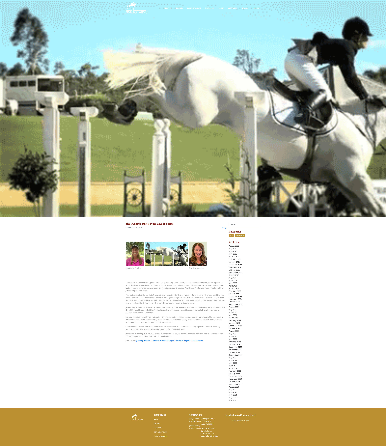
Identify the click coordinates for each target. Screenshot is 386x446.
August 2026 (234, 246)
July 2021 (232, 389)
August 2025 (234, 275)
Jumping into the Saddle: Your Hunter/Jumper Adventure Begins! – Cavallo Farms (169, 340)
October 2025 (234, 270)
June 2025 (233, 280)
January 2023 (234, 344)
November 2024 (235, 299)
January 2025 (234, 294)
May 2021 (233, 395)
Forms (221, 8)
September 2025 (235, 272)
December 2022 (235, 347)
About (156, 419)
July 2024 (232, 310)
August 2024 (234, 307)
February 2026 (235, 259)
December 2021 (235, 376)
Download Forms (160, 432)
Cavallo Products (160, 436)
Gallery (245, 8)
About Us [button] (167, 8)
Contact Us (232, 8)
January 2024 (234, 323)
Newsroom (209, 8)
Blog (224, 227)
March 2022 (234, 368)
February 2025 (235, 291)
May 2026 (233, 254)
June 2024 (233, 312)
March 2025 (234, 288)
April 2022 (233, 365)
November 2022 (235, 349)
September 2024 (235, 304)
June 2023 (233, 336)
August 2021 (234, 387)
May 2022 (233, 363)
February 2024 (235, 320)
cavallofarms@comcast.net (240, 415)
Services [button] (179, 8)
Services (157, 423)
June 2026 (233, 251)
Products (256, 8)
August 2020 (234, 397)
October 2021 (234, 381)
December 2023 (235, 326)
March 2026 (234, 256)
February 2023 (235, 341)
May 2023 (233, 339)
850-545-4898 (195, 421)
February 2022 (235, 371)
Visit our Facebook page (241, 420)
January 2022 (234, 373)
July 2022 (232, 357)
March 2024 (234, 317)
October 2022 (234, 352)
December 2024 (235, 296)
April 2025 (233, 286)
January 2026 (234, 262)
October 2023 (234, 328)
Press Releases (240, 235)
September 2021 (235, 384)
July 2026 (232, 248)
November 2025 (235, 267)
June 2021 (233, 392)
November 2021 (235, 379)
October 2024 (234, 301)
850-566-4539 (195, 428)
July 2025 (232, 278)
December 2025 (235, 264)
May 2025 (233, 283)
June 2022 (233, 360)
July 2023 (232, 333)
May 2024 (233, 315)
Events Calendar (194, 8)
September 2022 (235, 355)
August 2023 (234, 331)
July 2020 (232, 400)
